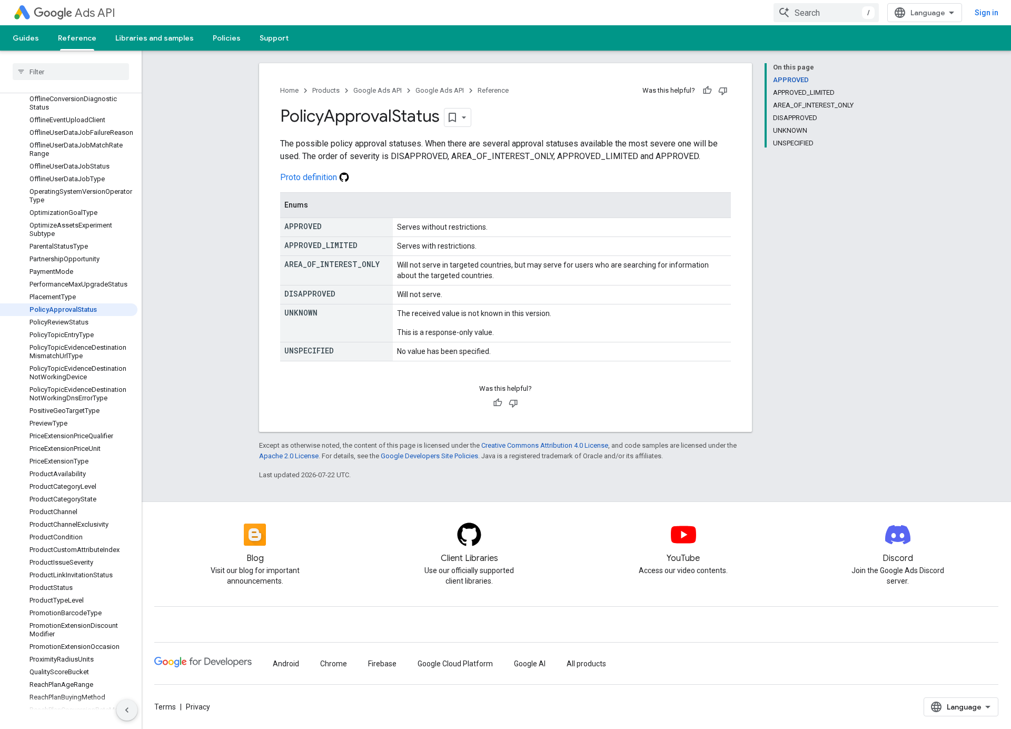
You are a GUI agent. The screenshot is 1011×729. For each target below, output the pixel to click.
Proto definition (309, 177)
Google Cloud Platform (455, 663)
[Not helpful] (723, 90)
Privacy (198, 707)
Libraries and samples (154, 38)
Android (286, 663)
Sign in (986, 12)
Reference (77, 38)
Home (289, 90)
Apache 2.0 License (289, 456)
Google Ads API (377, 90)
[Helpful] (707, 90)
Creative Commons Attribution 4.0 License (544, 445)
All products (586, 663)
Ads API (95, 13)
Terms (165, 707)
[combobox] (826, 12)
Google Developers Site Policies (429, 456)
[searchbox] (71, 71)
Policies (227, 38)
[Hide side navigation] (126, 710)
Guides (26, 38)
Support (274, 38)
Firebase (382, 663)
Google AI (530, 663)
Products (326, 90)
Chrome (333, 663)
